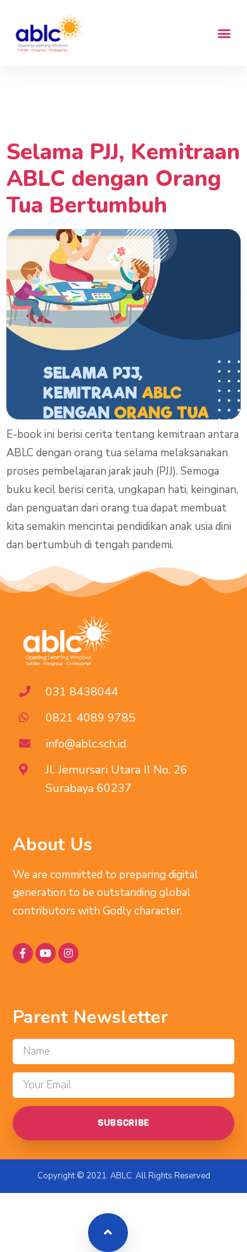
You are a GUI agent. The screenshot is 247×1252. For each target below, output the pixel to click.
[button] (223, 32)
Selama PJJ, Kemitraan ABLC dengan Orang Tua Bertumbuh (123, 178)
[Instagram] (68, 953)
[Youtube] (45, 953)
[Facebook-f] (23, 953)
